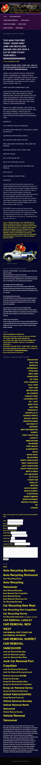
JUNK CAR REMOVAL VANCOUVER (13, 334)
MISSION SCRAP (16, 229)
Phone (5, 528)
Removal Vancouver (13, 222)
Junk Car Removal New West (15, 657)
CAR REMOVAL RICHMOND (14, 635)
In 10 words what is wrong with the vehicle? (14, 546)
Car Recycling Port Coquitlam (20, 609)
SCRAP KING (19, 232)
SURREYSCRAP (22, 234)
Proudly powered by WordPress (20, 761)
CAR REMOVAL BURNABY (30, 617)
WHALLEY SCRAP (8, 238)
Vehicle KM (6, 541)
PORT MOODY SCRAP (27, 229)
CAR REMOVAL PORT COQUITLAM (17, 632)
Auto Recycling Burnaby (19, 570)
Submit (6, 559)
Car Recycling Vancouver (13, 616)
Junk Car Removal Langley (14, 654)
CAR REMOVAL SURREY (19, 639)
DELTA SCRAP (12, 226)
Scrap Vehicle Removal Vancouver (13, 352)
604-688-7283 (28, 222)
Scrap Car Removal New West (15, 681)
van (22, 697)
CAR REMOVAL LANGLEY (17, 620)
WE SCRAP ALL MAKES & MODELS (25, 236)
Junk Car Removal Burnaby (14, 651)
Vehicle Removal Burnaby (17, 701)
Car (25, 599)
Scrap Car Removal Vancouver (15, 691)
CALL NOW (24, 224)
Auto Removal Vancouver (13, 599)
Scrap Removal (27, 232)
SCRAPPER (6, 234)
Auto (5, 566)
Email (5, 523)
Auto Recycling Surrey (12, 578)
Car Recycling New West (19, 605)
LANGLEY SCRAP (26, 227)
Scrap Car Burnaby (11, 678)
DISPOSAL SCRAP (28, 226)
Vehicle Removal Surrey (13, 712)
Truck (18, 697)
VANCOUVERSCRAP (9, 236)
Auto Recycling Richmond (20, 575)
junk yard (28, 672)
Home (5, 16)
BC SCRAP (17, 224)
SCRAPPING (13, 234)
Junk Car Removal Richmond (15, 669)
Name (5, 521)
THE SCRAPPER (31, 234)
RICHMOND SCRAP (21, 231)
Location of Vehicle (8, 544)
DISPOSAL (19, 226)
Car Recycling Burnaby (12, 601)
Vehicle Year (7, 538)
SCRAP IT (12, 232)
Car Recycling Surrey (15, 613)
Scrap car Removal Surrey (18, 687)
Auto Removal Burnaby (12, 590)
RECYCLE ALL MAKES (9, 231)
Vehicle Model (7, 535)
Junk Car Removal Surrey (13, 672)
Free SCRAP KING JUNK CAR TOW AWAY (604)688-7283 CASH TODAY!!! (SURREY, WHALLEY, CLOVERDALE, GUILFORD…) (19, 342)
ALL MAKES (10, 224)
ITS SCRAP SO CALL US (14, 227)
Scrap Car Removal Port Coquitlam (17, 684)
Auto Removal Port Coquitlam (15, 593)
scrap (29, 231)
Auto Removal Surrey (12, 596)
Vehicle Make (7, 533)
